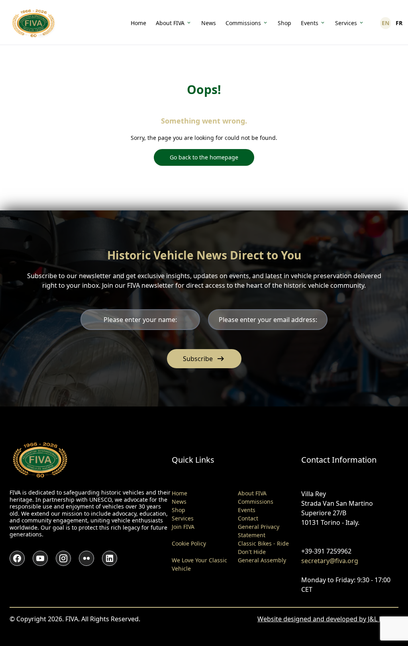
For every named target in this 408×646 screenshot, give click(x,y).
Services (346, 23)
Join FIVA (183, 526)
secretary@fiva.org (329, 560)
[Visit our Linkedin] (109, 558)
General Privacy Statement (258, 531)
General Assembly (262, 560)
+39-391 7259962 (326, 551)
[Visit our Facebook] (17, 558)
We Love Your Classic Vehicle (199, 564)
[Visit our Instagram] (63, 558)
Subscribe (204, 358)
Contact (248, 518)
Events (309, 23)
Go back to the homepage (204, 157)
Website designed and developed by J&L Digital (327, 619)
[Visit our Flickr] (86, 558)
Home (138, 23)
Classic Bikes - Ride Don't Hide (263, 548)
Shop (284, 23)
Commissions (243, 23)
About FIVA (170, 23)
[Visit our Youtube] (40, 558)
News (208, 23)
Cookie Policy (189, 543)
